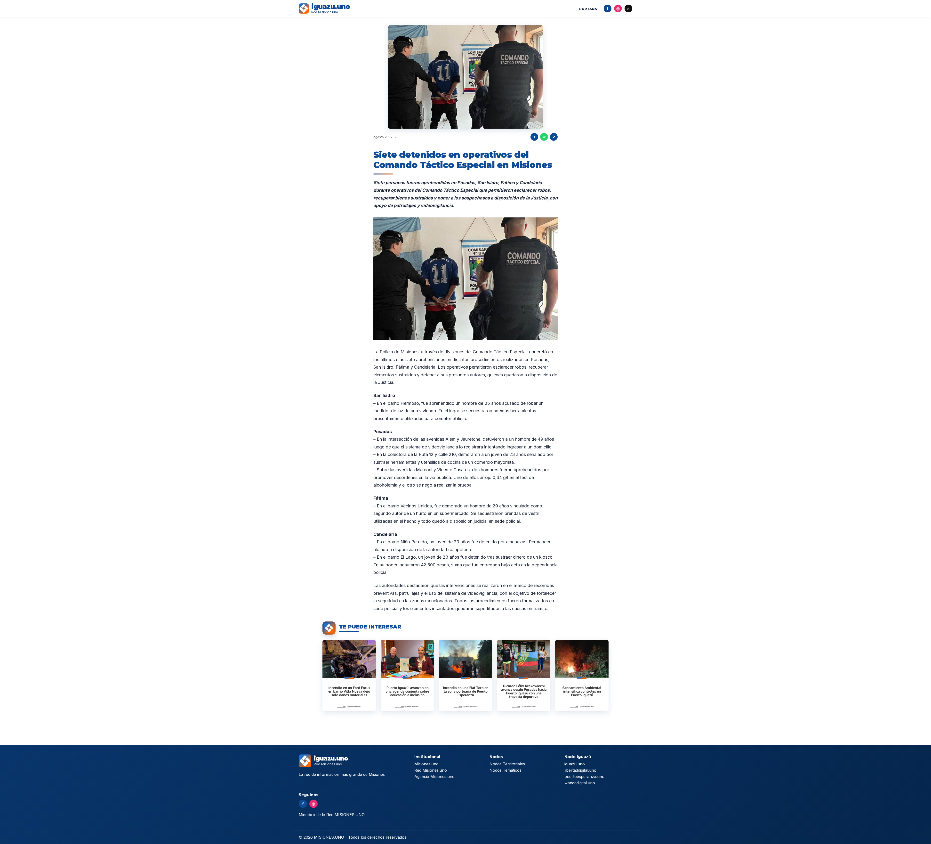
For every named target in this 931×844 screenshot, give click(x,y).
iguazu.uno (574, 763)
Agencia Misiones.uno (434, 776)
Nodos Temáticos (506, 770)
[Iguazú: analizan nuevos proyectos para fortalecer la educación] (407, 675)
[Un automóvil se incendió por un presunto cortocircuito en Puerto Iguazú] (349, 675)
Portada (588, 9)
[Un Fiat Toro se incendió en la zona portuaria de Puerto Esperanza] (465, 675)
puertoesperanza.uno (584, 776)
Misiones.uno (426, 763)
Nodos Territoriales (507, 763)
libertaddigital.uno (580, 770)
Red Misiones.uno (430, 770)
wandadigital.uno (579, 782)
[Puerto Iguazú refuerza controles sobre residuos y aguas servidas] (582, 675)
